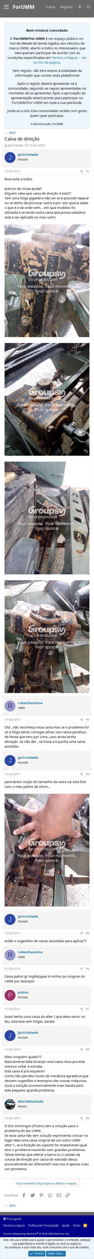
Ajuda (66, 1225)
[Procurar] (88, 7)
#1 (87, 171)
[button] (6, 7)
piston (23, 992)
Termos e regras (14, 1225)
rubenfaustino (30, 703)
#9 (87, 1118)
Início (76, 1225)
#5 (87, 933)
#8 (87, 1049)
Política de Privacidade (43, 1225)
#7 (87, 1009)
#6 (87, 969)
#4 (87, 774)
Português (13, 1219)
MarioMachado (31, 1101)
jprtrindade (15, 145)
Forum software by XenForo (36, 1233)
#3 (87, 719)
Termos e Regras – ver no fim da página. (60, 60)
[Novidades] (79, 7)
